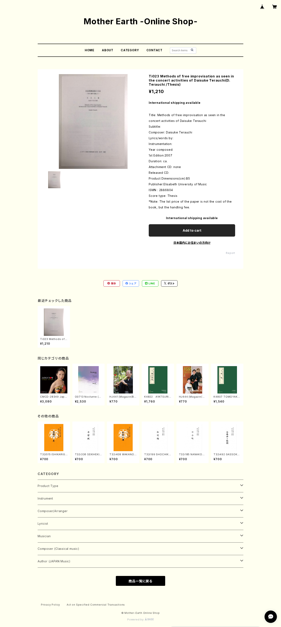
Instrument (45, 498)
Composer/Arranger (53, 511)
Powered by (136, 619)
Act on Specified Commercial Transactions (96, 604)
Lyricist (43, 523)
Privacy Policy (50, 604)
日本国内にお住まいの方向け (191, 242)
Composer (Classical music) (58, 548)
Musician (44, 536)
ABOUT (107, 50)
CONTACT (154, 50)
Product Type (48, 486)
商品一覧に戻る (140, 581)
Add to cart (192, 230)
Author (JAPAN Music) (54, 561)
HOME (89, 50)
